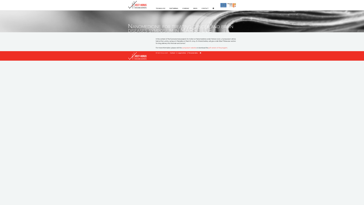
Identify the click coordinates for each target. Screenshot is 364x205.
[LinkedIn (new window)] (213, 8)
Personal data (193, 53)
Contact (172, 53)
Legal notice (182, 53)
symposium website (189, 48)
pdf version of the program (217, 48)
